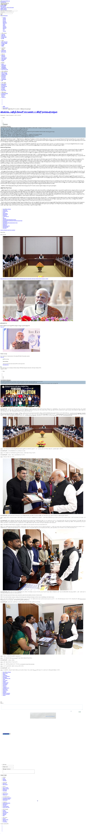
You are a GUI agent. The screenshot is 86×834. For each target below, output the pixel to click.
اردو (4, 30)
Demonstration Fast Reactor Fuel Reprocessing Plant (12, 220)
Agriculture (5, 684)
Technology (5, 675)
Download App (6, 364)
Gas (3, 217)
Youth (4, 679)
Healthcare (5, 224)
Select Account (6, 733)
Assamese (4, 27)
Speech (4, 695)
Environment (5, 683)
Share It (1, 703)
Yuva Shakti (5, 680)
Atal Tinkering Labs (6, 678)
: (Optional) (6, 769)
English (4, 17)
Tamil (4, 24)
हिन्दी (4, 19)
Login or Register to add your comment (7, 230)
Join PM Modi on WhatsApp (5, 126)
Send (5, 775)
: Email (5, 766)
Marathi (4, 25)
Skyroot (4, 685)
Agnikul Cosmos (6, 687)
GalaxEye (4, 691)
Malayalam (5, 22)
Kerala (4, 212)
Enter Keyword (3, 10)
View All (2, 326)
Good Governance (6, 694)
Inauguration (5, 213)
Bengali (4, 20)
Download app (3, 2)
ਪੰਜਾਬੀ (4, 31)
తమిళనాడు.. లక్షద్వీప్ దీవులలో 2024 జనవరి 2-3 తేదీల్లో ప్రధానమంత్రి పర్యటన (28, 112)
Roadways (5, 215)
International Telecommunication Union (10, 222)
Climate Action (5, 682)
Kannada (4, 21)
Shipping (4, 218)
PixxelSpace (5, 688)
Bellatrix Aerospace (6, 693)
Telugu (4, 23)
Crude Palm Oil (6, 216)
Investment (5, 677)
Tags (4, 209)
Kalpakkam (5, 221)
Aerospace (5, 686)
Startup (4, 674)
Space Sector (5, 673)
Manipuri (4, 28)
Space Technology (6, 676)
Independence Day (6, 225)
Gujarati (4, 18)
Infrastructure (5, 214)
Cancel (2, 775)
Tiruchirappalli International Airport (9, 219)
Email (4, 764)
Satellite (4, 681)
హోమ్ (4, 106)
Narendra (3, 5)
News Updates (5, 107)
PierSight (4, 692)
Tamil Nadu (5, 210)
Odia (4, 29)
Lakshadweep (5, 211)
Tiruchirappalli (5, 226)
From (1, 11)
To (1, 13)
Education (5, 228)
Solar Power (5, 223)
